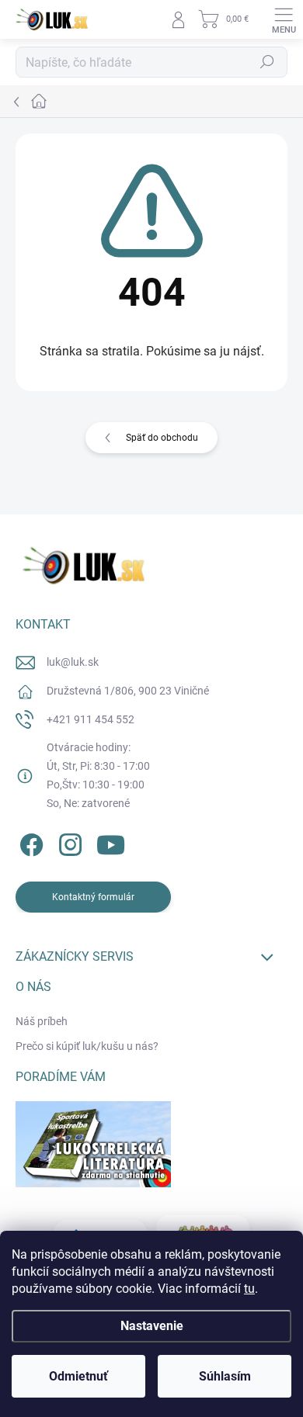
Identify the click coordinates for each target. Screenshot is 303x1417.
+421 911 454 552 (90, 719)
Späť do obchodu (162, 437)
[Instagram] (68, 842)
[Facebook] (29, 842)
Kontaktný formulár (93, 897)
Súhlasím (225, 1376)
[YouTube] (110, 842)
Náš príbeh (42, 1021)
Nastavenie (151, 1325)
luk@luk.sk (73, 662)
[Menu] (283, 19)
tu (249, 1288)
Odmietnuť (78, 1376)
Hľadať (267, 62)
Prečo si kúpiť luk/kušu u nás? (87, 1046)
